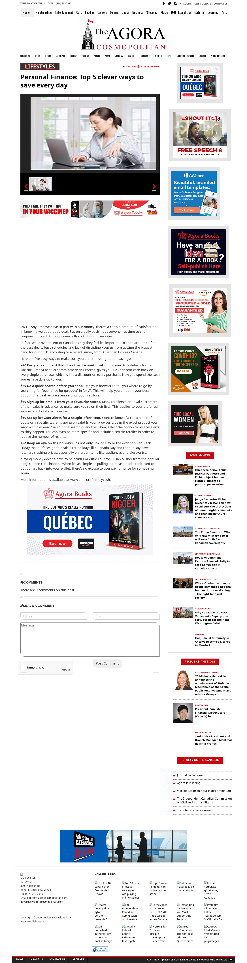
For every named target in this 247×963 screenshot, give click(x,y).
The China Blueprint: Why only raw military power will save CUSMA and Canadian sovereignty (212, 537)
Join (196, 3)
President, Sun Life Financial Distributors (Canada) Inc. (210, 712)
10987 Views (131, 66)
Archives (78, 960)
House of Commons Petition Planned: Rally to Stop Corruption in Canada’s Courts (212, 563)
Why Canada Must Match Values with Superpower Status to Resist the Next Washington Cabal (212, 618)
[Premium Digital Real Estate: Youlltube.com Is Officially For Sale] (216, 912)
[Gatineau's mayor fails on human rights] (189, 890)
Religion (85, 55)
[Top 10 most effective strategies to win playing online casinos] (134, 890)
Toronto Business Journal (194, 810)
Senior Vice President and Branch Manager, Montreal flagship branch (213, 739)
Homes (114, 12)
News (107, 55)
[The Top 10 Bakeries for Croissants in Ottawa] (106, 890)
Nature (97, 55)
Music (164, 12)
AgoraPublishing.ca (32, 921)
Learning (213, 12)
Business (137, 12)
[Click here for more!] (195, 423)
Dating (130, 55)
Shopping (151, 12)
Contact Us (220, 3)
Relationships (44, 12)
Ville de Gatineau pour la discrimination (204, 791)
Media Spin (25, 55)
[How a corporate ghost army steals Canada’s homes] (216, 890)
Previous (24, 670)
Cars (79, 12)
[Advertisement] (50, 266)
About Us (37, 960)
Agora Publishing (189, 783)
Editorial (199, 12)
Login (187, 3)
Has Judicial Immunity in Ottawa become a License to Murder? (212, 641)
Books (125, 12)
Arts (224, 12)
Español (202, 55)
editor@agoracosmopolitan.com (48, 897)
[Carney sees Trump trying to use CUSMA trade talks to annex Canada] (161, 912)
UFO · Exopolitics (181, 12)
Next (156, 670)
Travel (169, 55)
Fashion (73, 55)
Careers (102, 12)
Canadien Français (185, 55)
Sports (158, 55)
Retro (37, 55)
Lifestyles (60, 55)
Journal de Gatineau (190, 775)
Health (48, 55)
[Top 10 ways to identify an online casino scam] (161, 890)
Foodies (89, 12)
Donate (206, 3)
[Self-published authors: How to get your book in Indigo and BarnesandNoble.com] (106, 934)
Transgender (144, 55)
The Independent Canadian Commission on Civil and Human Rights (204, 800)
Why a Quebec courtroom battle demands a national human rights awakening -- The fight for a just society (213, 590)
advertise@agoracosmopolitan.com (41, 901)
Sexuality (118, 55)
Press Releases (217, 55)
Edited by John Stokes (150, 66)
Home (26, 12)
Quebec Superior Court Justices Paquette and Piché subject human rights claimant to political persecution (211, 477)
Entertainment (64, 12)
